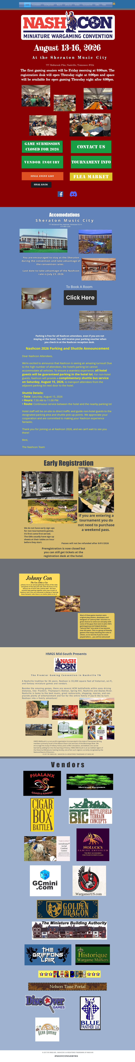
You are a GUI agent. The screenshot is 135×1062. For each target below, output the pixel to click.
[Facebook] (60, 194)
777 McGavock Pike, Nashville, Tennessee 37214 (70, 65)
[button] (113, 3)
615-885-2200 (65, 226)
